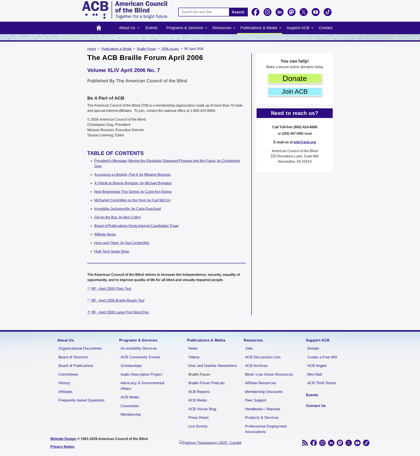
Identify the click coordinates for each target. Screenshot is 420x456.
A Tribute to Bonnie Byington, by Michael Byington (133, 183)
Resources (221, 28)
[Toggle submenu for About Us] (138, 28)
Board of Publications (75, 366)
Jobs (249, 348)
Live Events (198, 426)
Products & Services (262, 418)
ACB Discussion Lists (263, 357)
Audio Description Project (141, 374)
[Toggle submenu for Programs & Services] (206, 28)
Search (238, 12)
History (64, 383)
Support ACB (298, 28)
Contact (325, 28)
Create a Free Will (322, 357)
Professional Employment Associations (266, 429)
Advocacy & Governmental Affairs (142, 386)
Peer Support (255, 400)
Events (151, 28)
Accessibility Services (139, 348)
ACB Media (130, 397)
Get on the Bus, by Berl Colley (117, 217)
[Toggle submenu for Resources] (234, 28)
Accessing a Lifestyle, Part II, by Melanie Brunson (132, 174)
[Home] (124, 10)
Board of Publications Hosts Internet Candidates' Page (136, 226)
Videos (194, 357)
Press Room (198, 418)
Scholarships (131, 366)
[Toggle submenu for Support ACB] (312, 28)
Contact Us (316, 406)
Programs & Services (184, 28)
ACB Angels (317, 366)
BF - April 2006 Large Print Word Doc (120, 312)
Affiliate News (105, 234)
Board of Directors (73, 357)
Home (99, 28)
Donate (295, 78)
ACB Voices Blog (202, 409)
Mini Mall (314, 374)
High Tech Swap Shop (111, 251)
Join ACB (295, 91)
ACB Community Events (140, 357)
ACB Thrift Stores (321, 383)
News (193, 348)
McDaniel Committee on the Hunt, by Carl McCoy (132, 200)
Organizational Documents (80, 348)
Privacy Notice (62, 447)
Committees (68, 374)
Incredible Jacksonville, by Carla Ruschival (127, 209)
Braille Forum (146, 49)
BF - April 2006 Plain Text (111, 289)
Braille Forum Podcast (206, 383)
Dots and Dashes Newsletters (212, 366)
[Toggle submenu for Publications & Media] (280, 28)
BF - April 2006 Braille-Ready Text (118, 300)
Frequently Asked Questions (81, 400)
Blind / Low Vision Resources (269, 374)
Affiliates (65, 392)
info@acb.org (305, 142)
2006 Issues (170, 49)
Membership (131, 414)
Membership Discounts (264, 392)
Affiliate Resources (260, 383)
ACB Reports (199, 392)
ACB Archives (256, 366)
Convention (130, 406)
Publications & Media (258, 28)
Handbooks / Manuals (262, 409)
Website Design (63, 439)
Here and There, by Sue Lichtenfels (121, 243)
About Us (127, 28)
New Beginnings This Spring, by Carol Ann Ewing (133, 192)
